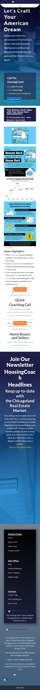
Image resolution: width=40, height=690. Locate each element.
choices (16, 275)
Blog (9, 564)
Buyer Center (12, 542)
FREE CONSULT (20, 289)
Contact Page (13, 595)
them (19, 264)
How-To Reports (14, 573)
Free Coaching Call (14, 599)
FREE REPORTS (20, 323)
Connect (9, 278)
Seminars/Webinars (15, 568)
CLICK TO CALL (14, 99)
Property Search (14, 551)
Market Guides (13, 577)
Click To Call (12, 603)
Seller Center (12, 546)
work (28, 258)
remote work (14, 255)
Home (10, 538)
